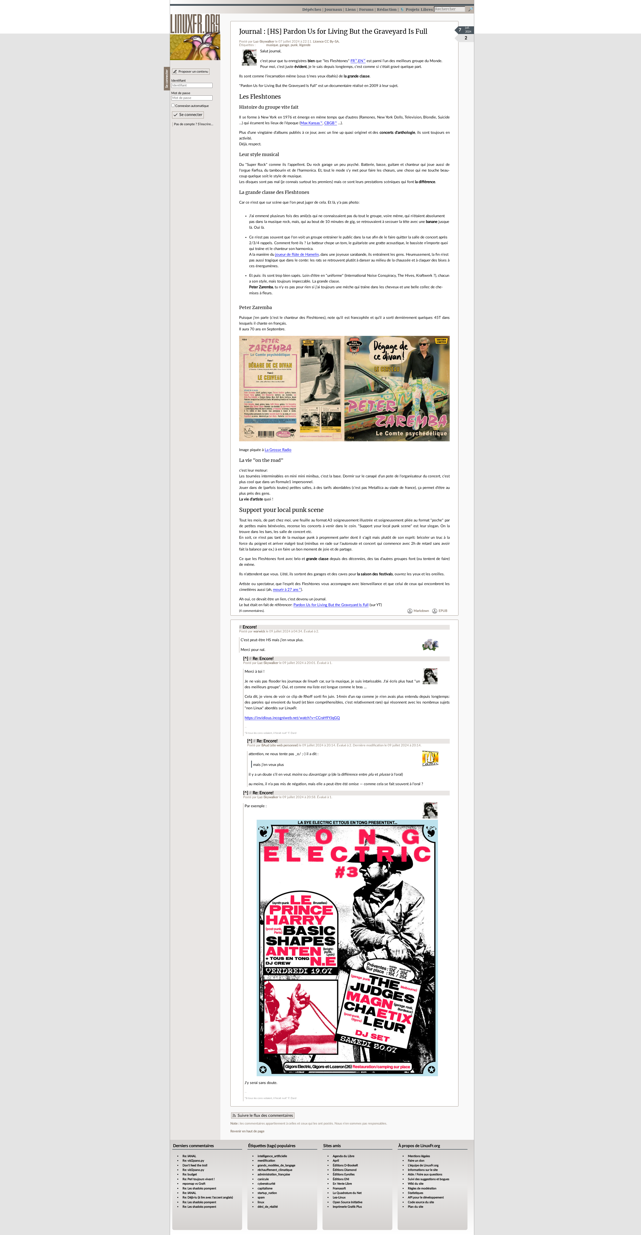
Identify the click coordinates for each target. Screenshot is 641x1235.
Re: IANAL (189, 1156)
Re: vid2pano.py (193, 1160)
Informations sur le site (423, 1169)
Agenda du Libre (343, 1156)
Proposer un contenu (193, 71)
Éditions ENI (341, 1179)
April (336, 1160)
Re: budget (190, 1174)
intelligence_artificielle (272, 1156)
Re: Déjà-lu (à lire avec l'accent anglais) (208, 1197)
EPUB (443, 610)
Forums (366, 9)
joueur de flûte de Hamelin (297, 254)
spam (261, 1197)
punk (294, 45)
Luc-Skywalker (263, 41)
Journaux (333, 9)
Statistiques (415, 1192)
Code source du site (421, 1202)
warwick (259, 631)
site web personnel (284, 745)
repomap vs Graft (194, 1183)
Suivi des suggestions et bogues (428, 1179)
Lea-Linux (339, 1197)
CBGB (329, 123)
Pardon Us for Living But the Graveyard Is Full (331, 605)
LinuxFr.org (195, 34)
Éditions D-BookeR (345, 1165)
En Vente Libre (342, 1183)
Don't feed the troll (195, 1165)
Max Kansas (310, 123)
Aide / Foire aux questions (425, 1174)
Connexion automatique (192, 105)
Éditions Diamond (345, 1169)
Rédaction (387, 9)
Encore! (250, 627)
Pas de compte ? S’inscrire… (193, 124)
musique (272, 45)
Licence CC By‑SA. (326, 41)
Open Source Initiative (347, 1202)
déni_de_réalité (268, 1206)
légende (304, 45)
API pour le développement (426, 1197)
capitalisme (265, 1188)
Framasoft (339, 1188)
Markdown (421, 610)
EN (360, 61)
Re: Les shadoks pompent (199, 1188)
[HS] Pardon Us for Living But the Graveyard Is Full (347, 32)
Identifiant (178, 80)
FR (353, 61)
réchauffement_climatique (275, 1169)
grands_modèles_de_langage (276, 1165)
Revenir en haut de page (247, 1131)
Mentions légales (419, 1156)
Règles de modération (422, 1188)
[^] (245, 659)
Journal (250, 32)
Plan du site (415, 1206)
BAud (265, 745)
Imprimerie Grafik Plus (347, 1206)
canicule (263, 1179)
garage (284, 45)
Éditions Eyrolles (344, 1174)
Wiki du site (415, 1183)
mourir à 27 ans (285, 590)
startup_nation (267, 1192)
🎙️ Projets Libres (416, 9)
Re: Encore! (263, 659)
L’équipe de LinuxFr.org (423, 1165)
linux (261, 1202)
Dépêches (311, 9)
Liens (350, 9)
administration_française (274, 1174)
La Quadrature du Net (347, 1192)
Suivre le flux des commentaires (265, 1116)
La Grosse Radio (278, 450)
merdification (266, 1160)
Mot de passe (180, 93)
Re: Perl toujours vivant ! (199, 1179)
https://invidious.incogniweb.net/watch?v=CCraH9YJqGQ (292, 718)
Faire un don (416, 1160)
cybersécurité (266, 1183)
